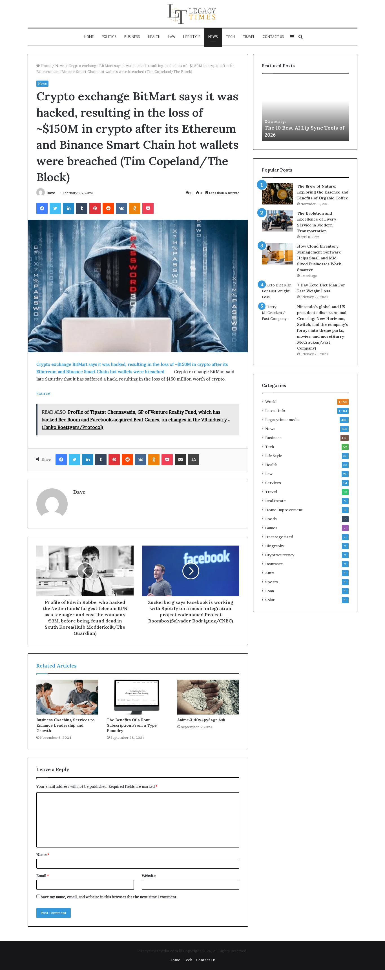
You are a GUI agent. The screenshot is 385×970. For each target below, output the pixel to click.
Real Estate (275, 501)
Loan (269, 591)
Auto (269, 573)
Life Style (191, 36)
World (270, 401)
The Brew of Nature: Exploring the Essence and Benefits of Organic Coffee (322, 192)
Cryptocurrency (279, 555)
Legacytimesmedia (282, 419)
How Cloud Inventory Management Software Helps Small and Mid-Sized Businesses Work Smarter (319, 258)
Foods (271, 519)
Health (154, 36)
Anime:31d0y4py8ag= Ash (201, 719)
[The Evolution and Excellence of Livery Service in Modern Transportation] (277, 221)
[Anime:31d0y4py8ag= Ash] (208, 697)
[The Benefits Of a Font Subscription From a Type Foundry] (138, 697)
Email (42, 875)
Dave (51, 193)
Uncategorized (279, 537)
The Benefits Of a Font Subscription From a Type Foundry (132, 725)
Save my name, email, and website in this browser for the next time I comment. (109, 897)
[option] (297, 110)
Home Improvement (284, 510)
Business (132, 36)
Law (171, 36)
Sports (271, 582)
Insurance (274, 564)
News (213, 36)
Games (271, 528)
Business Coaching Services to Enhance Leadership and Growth (65, 725)
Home (89, 36)
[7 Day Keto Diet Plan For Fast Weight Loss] (277, 291)
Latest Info (275, 410)
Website (149, 875)
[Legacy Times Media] (192, 13)
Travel (249, 36)
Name (42, 854)
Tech (230, 36)
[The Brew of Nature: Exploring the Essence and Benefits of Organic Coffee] (277, 193)
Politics (109, 36)
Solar (270, 600)
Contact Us (273, 36)
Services (273, 482)
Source (43, 393)
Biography (274, 546)
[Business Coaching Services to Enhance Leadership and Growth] (67, 697)
